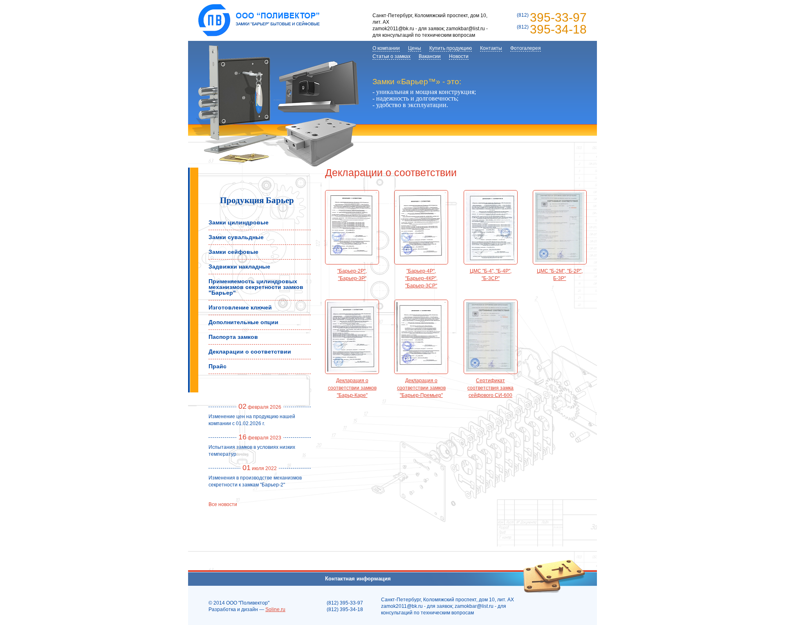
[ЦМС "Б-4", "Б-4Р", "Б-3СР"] (490, 227)
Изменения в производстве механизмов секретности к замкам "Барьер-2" (255, 481)
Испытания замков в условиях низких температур (252, 450)
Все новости (223, 504)
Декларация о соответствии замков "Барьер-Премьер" (421, 388)
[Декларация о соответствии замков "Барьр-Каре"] (352, 337)
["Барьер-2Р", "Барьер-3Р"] (352, 227)
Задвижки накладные (239, 266)
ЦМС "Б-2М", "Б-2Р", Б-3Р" (560, 274)
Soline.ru (275, 609)
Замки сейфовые (233, 252)
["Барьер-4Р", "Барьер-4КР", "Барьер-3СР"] (421, 227)
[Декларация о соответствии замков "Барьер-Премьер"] (421, 337)
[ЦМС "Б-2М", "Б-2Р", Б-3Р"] (559, 227)
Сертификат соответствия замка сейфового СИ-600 (490, 388)
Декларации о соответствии (250, 351)
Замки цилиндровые (239, 222)
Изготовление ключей (240, 307)
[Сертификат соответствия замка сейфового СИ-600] (490, 337)
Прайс (218, 366)
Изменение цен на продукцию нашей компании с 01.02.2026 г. (252, 420)
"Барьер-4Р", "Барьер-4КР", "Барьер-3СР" (421, 278)
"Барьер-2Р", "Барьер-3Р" (352, 274)
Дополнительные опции (243, 322)
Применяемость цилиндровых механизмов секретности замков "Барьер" (256, 287)
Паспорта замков (233, 337)
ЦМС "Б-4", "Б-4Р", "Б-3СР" (490, 274)
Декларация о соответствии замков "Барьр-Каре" (352, 388)
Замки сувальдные (236, 237)
